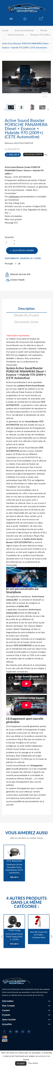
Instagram (29, 1031)
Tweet (19, 264)
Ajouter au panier (23, 250)
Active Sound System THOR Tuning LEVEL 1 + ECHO (14, 936)
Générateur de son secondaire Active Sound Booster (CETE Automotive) (14, 869)
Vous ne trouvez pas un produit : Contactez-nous (38, 934)
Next (51, 77)
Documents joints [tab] (26, 322)
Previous (1, 77)
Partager (16, 264)
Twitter (10, 1031)
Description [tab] (26, 308)
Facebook (4, 1031)
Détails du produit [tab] (26, 315)
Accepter (21, 1063)
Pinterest (23, 1031)
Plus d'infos (33, 1063)
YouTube (16, 1031)
